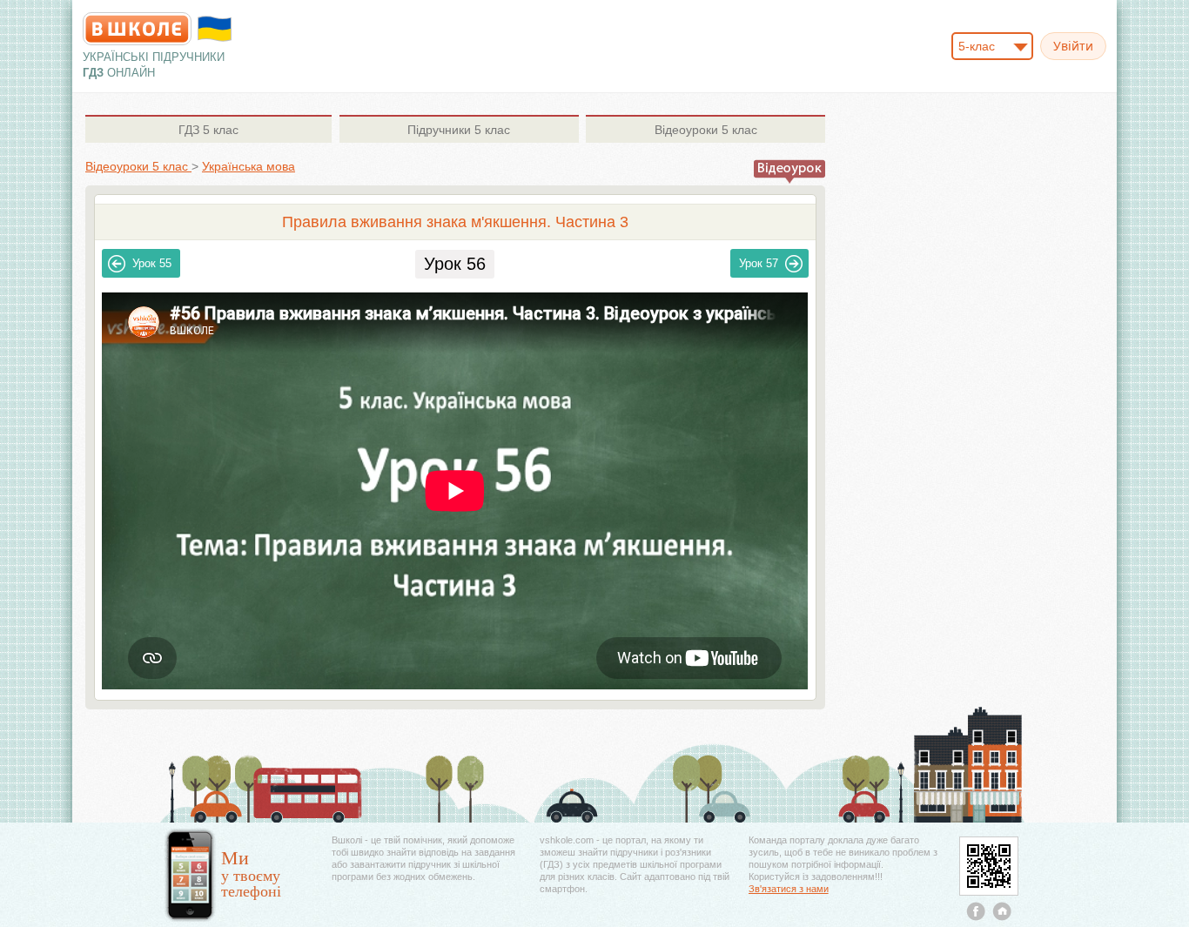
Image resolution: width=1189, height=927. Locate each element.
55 (151, 263)
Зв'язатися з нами (789, 888)
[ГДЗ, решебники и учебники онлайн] (137, 28)
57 (758, 263)
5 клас (208, 130)
